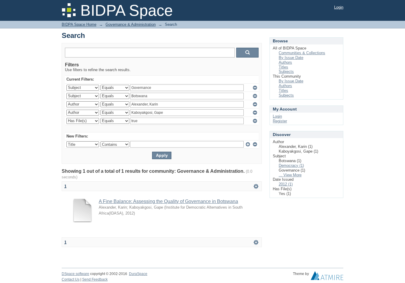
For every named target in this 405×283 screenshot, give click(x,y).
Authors (285, 62)
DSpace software (75, 274)
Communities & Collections (302, 53)
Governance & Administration (131, 24)
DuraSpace (138, 274)
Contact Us (70, 279)
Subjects (286, 71)
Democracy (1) (291, 165)
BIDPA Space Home (79, 24)
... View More (290, 175)
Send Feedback (95, 279)
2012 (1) (286, 184)
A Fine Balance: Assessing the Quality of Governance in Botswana (168, 201)
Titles (283, 67)
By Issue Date (291, 57)
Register (280, 121)
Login (338, 7)
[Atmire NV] (327, 277)
